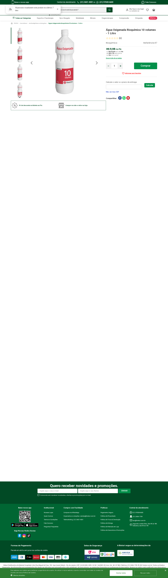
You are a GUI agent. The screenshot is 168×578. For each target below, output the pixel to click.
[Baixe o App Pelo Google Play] (17, 525)
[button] (58, 575)
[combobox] (84, 9)
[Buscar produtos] (109, 9)
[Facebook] (19, 536)
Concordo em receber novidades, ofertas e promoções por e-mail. (65, 495)
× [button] (165, 570)
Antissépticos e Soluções (38, 23)
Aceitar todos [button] (121, 573)
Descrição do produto (114, 58)
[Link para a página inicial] (15, 23)
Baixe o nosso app (21, 2)
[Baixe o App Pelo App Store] (32, 525)
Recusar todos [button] (145, 573)
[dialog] (84, 573)
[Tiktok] (29, 536)
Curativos (23, 23)
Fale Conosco (150, 2)
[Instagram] (23, 536)
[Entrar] (135, 10)
